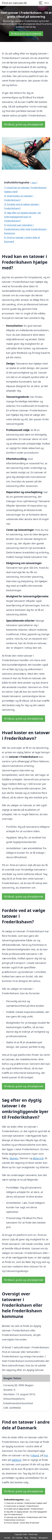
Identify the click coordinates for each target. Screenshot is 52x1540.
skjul (34, 182)
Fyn (46, 1455)
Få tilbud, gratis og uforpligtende (26, 33)
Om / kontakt (17, 1538)
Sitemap (33, 1538)
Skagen (14, 1158)
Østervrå (38, 1158)
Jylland (35, 1455)
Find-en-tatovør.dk (14, 3)
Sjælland (16, 1460)
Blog (26, 1538)
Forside (7, 1538)
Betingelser (43, 1538)
